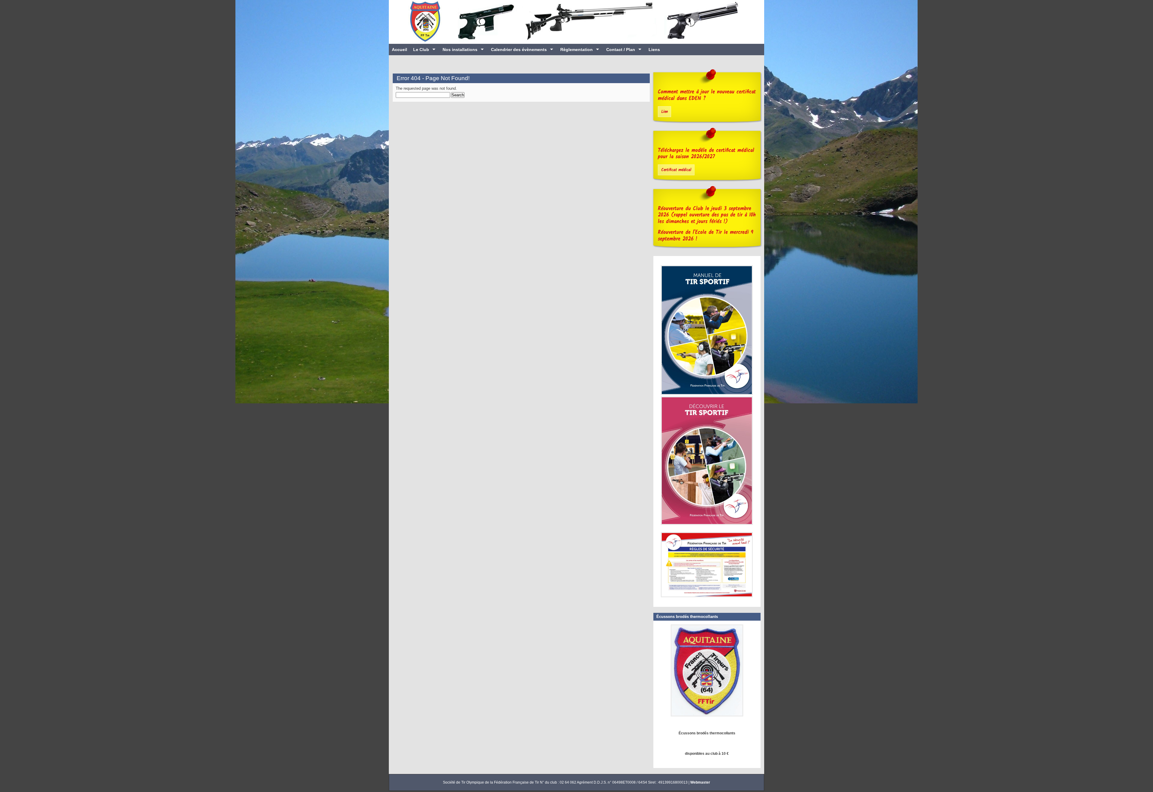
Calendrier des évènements (519, 49)
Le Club (421, 49)
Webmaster (700, 782)
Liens (654, 49)
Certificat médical (676, 170)
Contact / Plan (620, 49)
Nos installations (460, 49)
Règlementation (576, 49)
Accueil (399, 49)
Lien (664, 112)
